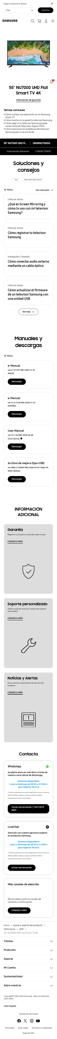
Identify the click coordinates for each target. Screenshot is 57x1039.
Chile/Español (10, 1006)
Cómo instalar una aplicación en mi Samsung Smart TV (27, 116)
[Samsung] (9, 20)
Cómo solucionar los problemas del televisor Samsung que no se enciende (27, 130)
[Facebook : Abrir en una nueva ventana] (19, 1021)
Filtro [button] (10, 189)
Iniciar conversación (22, 867)
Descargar (17, 381)
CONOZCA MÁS (15, 541)
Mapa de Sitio (28, 1033)
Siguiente (45, 10)
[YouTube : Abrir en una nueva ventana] (38, 1021)
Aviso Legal (23, 1028)
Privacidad (9, 1028)
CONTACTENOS (43, 151)
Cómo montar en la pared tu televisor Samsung (28, 120)
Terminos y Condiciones (42, 1028)
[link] (51, 82)
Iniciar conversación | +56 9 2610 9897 (28, 808)
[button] (28, 206)
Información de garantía (28, 100)
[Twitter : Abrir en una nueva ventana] (25, 1021)
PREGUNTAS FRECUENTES (33, 180)
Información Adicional (18, 151)
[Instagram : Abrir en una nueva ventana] (32, 1021)
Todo (16, 180)
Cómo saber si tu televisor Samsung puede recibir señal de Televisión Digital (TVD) (26, 125)
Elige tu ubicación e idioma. (15, 4)
